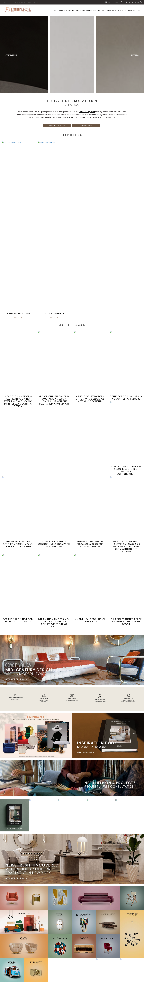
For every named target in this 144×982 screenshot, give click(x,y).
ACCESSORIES (91, 10)
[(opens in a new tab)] (18, 225)
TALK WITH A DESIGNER (57, 125)
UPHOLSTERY (70, 10)
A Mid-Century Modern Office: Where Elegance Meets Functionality (90, 399)
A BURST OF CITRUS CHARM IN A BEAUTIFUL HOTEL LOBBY (126, 397)
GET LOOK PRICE (86, 125)
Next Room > (134, 55)
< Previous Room (11, 55)
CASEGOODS (80, 10)
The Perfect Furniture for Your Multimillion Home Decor (126, 622)
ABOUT (5, 2)
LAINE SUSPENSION (54, 313)
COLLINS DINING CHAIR (18, 313)
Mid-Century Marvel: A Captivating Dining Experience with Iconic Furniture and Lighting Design (18, 401)
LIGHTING (101, 10)
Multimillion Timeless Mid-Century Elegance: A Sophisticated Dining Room (54, 623)
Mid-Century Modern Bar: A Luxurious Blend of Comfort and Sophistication (126, 470)
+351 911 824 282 (112, 2)
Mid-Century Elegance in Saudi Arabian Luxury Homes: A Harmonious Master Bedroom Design (54, 400)
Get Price (18, 317)
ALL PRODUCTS (59, 10)
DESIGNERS (110, 10)
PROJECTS (131, 10)
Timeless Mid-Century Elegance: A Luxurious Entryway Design (90, 544)
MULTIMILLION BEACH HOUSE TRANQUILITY (90, 620)
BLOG (138, 10)
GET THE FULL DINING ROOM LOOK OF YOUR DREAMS (18, 620)
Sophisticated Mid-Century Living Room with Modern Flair (54, 544)
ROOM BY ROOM (120, 10)
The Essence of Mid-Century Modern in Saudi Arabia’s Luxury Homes (18, 544)
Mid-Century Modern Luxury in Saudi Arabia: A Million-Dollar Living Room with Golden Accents (126, 546)
